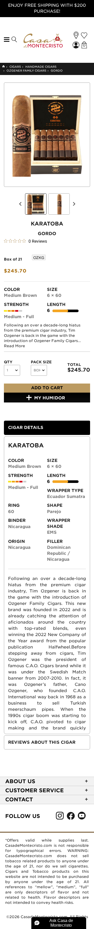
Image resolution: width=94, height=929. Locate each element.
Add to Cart (47, 387)
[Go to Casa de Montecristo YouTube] (82, 817)
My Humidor (49, 397)
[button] (76, 35)
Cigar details (25, 427)
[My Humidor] (84, 35)
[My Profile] (76, 45)
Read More (14, 346)
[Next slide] (73, 204)
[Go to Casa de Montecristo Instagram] (60, 817)
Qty (8, 362)
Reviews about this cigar (41, 742)
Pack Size (41, 362)
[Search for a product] (14, 39)
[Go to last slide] (20, 204)
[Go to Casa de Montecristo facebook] (71, 817)
